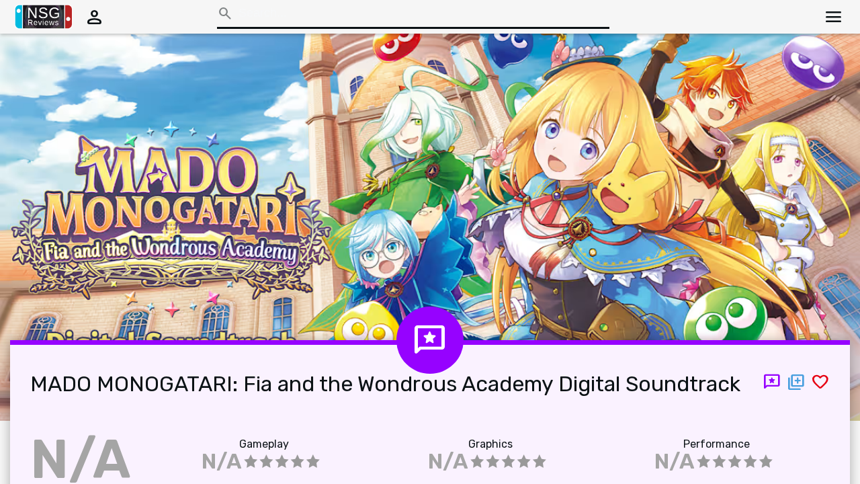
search (225, 13)
